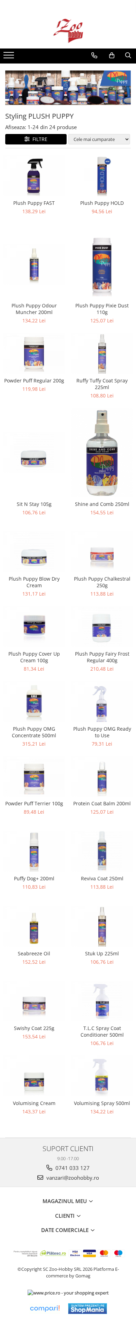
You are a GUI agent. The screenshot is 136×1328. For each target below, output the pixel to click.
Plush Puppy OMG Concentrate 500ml (34, 732)
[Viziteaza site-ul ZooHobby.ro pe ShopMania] (87, 1308)
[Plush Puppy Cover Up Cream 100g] (34, 626)
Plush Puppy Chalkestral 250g (102, 582)
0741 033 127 (72, 1167)
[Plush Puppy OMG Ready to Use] (102, 701)
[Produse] (9, 57)
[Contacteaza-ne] (94, 55)
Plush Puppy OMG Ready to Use (102, 732)
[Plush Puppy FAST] (34, 175)
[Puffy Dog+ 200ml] (34, 851)
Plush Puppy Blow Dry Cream (34, 582)
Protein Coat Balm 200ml (102, 803)
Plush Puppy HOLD (102, 203)
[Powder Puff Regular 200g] (34, 353)
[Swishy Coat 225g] (34, 1001)
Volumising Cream (34, 1103)
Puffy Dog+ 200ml (34, 878)
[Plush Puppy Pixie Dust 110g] (102, 264)
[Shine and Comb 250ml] (102, 452)
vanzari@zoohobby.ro (72, 1177)
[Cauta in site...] (128, 55)
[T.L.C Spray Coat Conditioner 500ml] (102, 1001)
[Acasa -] (68, 31)
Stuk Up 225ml (102, 953)
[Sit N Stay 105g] (34, 452)
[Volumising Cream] (34, 1075)
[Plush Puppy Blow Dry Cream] (34, 551)
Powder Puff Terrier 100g (34, 803)
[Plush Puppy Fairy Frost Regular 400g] (102, 626)
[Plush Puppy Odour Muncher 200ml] (34, 264)
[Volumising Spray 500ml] (102, 1075)
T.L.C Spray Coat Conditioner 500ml (102, 1031)
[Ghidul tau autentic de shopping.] (44, 1308)
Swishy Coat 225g (34, 1028)
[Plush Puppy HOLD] (102, 175)
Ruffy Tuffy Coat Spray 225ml (102, 383)
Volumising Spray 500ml (102, 1103)
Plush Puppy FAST (34, 203)
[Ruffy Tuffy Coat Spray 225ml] (102, 353)
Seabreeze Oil (34, 953)
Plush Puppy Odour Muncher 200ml (34, 308)
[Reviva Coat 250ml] (102, 851)
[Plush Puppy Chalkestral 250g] (102, 551)
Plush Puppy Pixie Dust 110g (102, 308)
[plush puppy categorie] (68, 87)
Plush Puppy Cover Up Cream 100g (34, 657)
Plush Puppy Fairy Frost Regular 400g (102, 657)
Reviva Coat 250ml (102, 878)
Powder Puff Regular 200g (34, 380)
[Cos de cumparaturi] (111, 55)
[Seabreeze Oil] (34, 926)
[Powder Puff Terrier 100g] (34, 776)
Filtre (38, 139)
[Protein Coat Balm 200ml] (102, 776)
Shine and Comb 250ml (102, 504)
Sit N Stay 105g (34, 504)
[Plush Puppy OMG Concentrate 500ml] (34, 701)
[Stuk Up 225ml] (102, 926)
